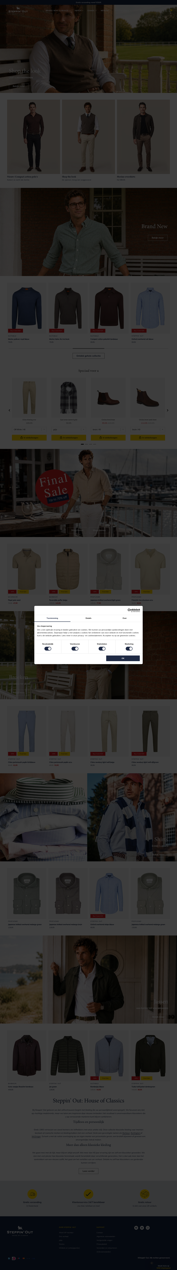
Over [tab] (125, 618)
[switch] (75, 649)
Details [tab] (89, 618)
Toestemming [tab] (52, 618)
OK (123, 658)
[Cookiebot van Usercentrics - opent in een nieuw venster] (129, 610)
